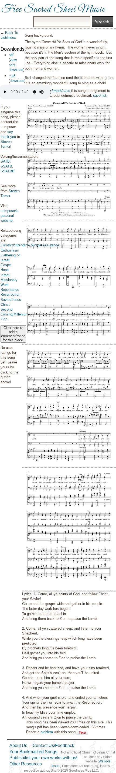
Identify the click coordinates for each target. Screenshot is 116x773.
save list (99, 96)
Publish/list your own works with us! (43, 757)
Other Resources (25, 764)
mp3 (12, 76)
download (16, 70)
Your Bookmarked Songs (33, 751)
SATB (5, 161)
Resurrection (10, 294)
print (12, 65)
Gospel (6, 265)
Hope (5, 270)
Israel (5, 275)
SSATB (6, 166)
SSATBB (8, 171)
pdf (11, 55)
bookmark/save (58, 91)
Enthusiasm (10, 250)
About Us (18, 745)
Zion (4, 319)
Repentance (10, 290)
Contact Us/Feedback (53, 745)
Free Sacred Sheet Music (53, 9)
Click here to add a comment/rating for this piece (13, 334)
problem (46, 732)
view (13, 60)
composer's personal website (9, 216)
